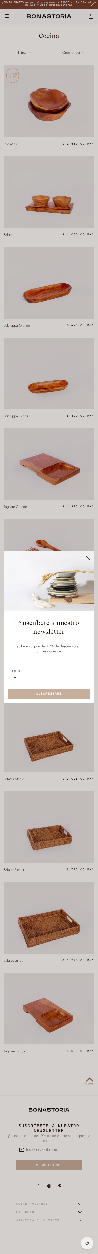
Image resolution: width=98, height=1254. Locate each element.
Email (16, 671)
